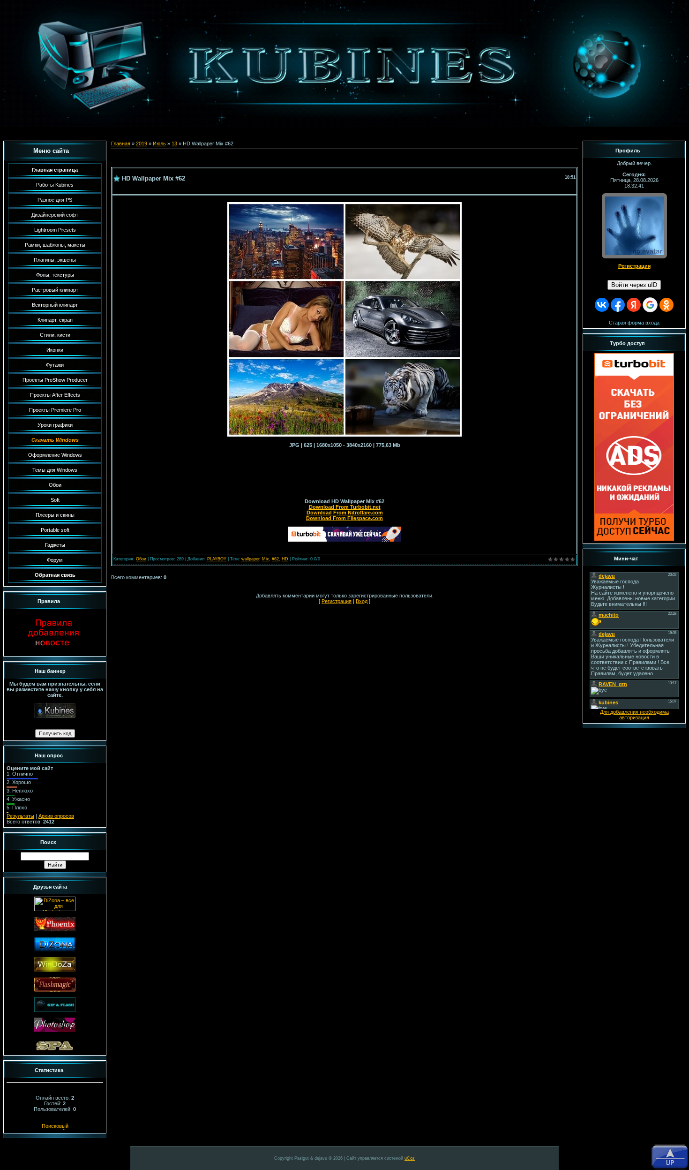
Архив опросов (56, 816)
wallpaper (250, 559)
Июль (159, 143)
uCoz (409, 1158)
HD (285, 559)
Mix (265, 559)
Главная (120, 143)
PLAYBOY (216, 559)
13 (174, 143)
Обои (141, 559)
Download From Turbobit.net (345, 507)
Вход (361, 601)
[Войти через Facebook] (618, 305)
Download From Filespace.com (344, 518)
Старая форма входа (634, 322)
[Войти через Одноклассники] (666, 305)
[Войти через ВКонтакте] (602, 305)
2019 (141, 143)
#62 (275, 559)
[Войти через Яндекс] (634, 305)
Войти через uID (634, 284)
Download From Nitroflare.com (345, 512)
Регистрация (337, 601)
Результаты (20, 816)
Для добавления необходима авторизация (634, 714)
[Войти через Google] (650, 304)
